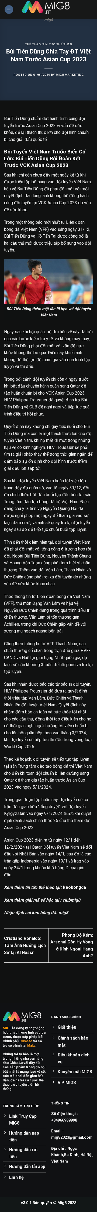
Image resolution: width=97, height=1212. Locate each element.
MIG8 (7, 1028)
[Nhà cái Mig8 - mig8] (48, 7)
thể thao (32, 44)
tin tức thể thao (57, 44)
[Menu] (9, 9)
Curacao (25, 1041)
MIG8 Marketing (70, 75)
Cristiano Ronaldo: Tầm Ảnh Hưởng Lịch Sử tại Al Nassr (25, 945)
